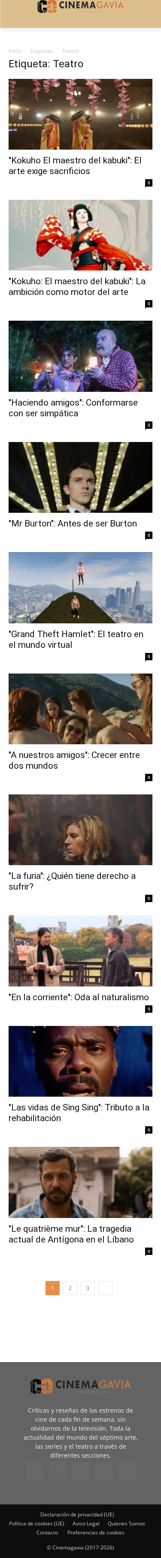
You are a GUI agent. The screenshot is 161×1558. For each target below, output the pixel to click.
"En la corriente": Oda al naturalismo (79, 997)
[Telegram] (80, 1471)
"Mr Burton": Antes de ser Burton (73, 523)
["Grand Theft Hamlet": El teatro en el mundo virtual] (80, 587)
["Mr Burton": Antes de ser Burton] (80, 477)
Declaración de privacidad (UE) (77, 1514)
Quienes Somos (126, 1523)
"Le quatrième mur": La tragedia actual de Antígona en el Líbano (71, 1234)
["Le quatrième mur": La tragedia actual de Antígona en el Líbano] (80, 1182)
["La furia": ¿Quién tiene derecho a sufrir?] (80, 829)
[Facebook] (34, 1471)
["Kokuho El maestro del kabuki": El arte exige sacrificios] (80, 114)
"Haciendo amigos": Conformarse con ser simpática (73, 407)
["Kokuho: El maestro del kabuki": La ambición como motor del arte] (80, 235)
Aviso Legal (86, 1523)
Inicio (15, 50)
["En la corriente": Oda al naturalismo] (80, 950)
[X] (103, 1471)
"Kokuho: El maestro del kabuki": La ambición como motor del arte (77, 286)
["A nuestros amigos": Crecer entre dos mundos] (80, 709)
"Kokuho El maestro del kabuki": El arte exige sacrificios (75, 165)
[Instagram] (57, 1470)
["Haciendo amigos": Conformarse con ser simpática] (80, 356)
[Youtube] (127, 1471)
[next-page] (105, 1288)
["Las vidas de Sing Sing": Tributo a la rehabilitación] (80, 1061)
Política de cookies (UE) (36, 1523)
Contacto (47, 1532)
